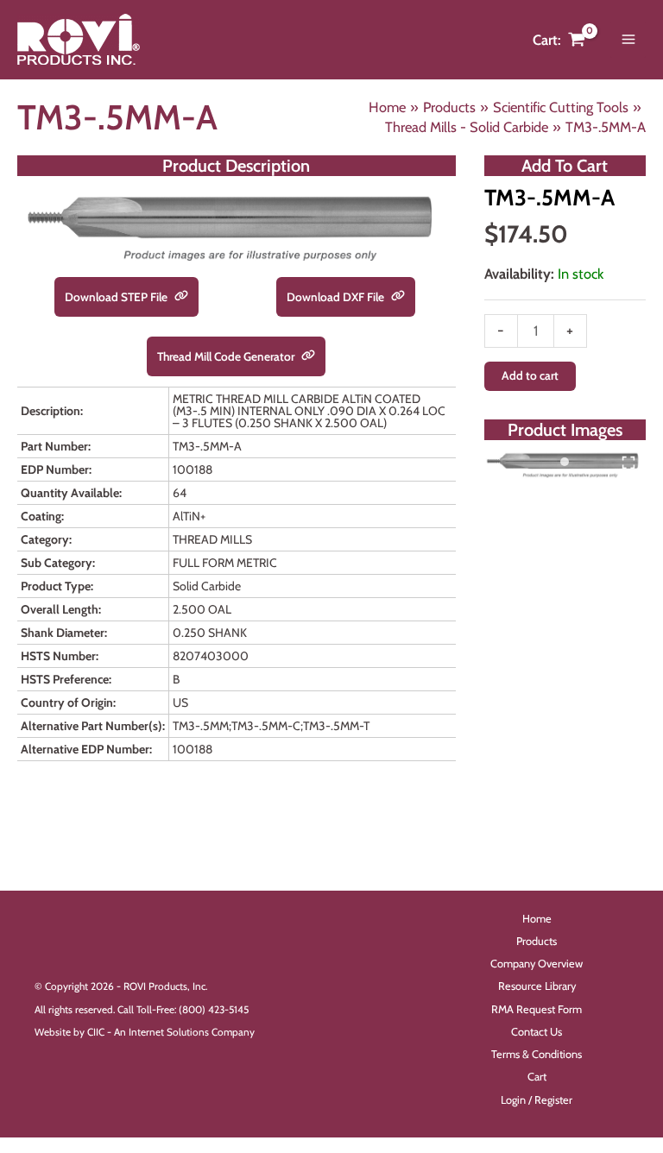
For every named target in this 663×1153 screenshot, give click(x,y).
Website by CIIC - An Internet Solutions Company (145, 1032)
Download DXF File (337, 297)
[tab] (564, 461)
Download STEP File (117, 297)
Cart (536, 1076)
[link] (181, 297)
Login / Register (536, 1099)
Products (536, 941)
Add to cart (530, 375)
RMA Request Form (536, 1009)
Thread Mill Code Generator (227, 356)
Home (537, 918)
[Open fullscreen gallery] (628, 462)
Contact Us (536, 1031)
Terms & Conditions (536, 1054)
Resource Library (537, 986)
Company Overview (536, 963)
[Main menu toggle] (628, 40)
